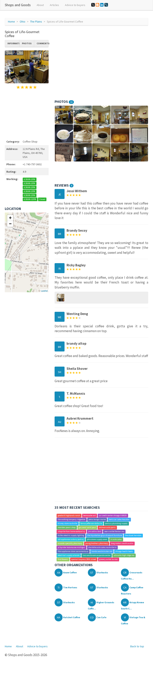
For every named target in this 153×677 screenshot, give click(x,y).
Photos (26, 43)
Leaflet (44, 290)
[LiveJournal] (106, 5)
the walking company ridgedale (71, 519)
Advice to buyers (75, 5)
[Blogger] (97, 5)
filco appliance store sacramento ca (73, 551)
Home (11, 21)
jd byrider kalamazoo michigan (71, 547)
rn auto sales (116, 539)
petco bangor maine (97, 519)
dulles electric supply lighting (71, 535)
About (40, 5)
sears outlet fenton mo (114, 531)
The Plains (36, 21)
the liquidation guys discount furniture (104, 535)
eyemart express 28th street (83, 559)
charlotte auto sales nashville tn (102, 547)
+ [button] (10, 217)
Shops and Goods (18, 5)
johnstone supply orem (97, 539)
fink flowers (63, 559)
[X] (93, 5)
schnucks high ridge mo (124, 555)
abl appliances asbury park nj (71, 539)
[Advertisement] (27, 114)
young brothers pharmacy (96, 543)
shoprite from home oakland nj (71, 531)
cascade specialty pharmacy (70, 543)
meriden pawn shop (67, 527)
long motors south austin (122, 543)
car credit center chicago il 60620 (113, 515)
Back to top (137, 646)
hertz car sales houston (119, 519)
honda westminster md (101, 551)
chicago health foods (124, 551)
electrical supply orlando (68, 555)
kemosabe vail (89, 515)
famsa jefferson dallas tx (91, 523)
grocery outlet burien (108, 559)
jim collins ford (94, 531)
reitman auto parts (107, 527)
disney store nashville (67, 523)
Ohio (22, 21)
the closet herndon (133, 535)
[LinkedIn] (102, 5)
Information (13, 43)
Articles (54, 5)
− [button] (10, 223)
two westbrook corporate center (97, 555)
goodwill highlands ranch (69, 515)
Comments (43, 43)
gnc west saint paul (87, 527)
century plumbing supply (116, 523)
